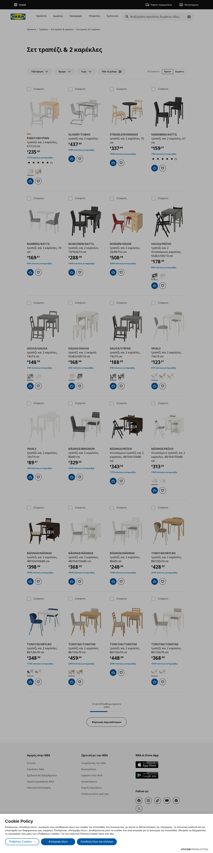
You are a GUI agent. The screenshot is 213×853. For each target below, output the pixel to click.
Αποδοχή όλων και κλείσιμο (97, 841)
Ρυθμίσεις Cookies (20, 841)
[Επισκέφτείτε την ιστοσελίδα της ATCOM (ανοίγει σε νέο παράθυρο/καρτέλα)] (194, 849)
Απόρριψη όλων (58, 841)
